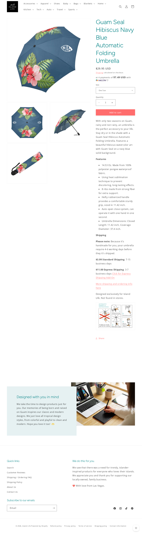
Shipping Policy (14, 482)
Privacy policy (70, 526)
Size (97, 85)
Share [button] (101, 338)
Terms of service (85, 526)
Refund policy (56, 526)
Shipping (99, 72)
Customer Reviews (16, 472)
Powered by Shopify (39, 526)
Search (10, 467)
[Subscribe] (54, 508)
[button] (30, 4)
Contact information (118, 526)
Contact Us (12, 492)
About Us (11, 487)
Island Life (26, 526)
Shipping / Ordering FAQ (19, 477)
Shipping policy (101, 526)
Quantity (100, 97)
